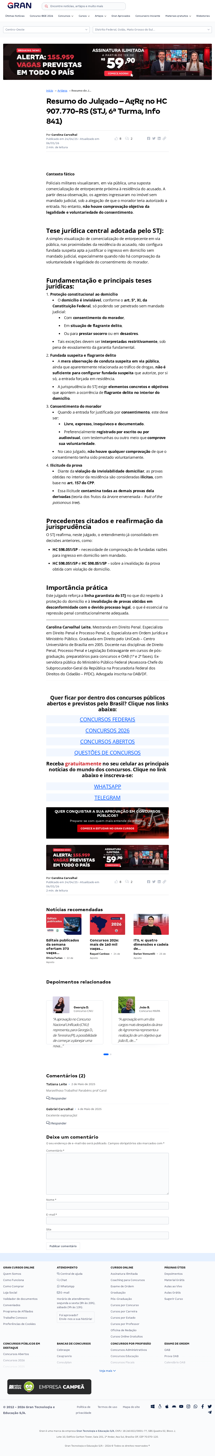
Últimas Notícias (15, 16)
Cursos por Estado (123, 1317)
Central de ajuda (71, 1273)
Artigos (99, 16)
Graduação (118, 1292)
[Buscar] (46, 7)
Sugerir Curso (173, 1298)
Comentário (55, 1150)
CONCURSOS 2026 (107, 730)
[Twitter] (210, 1407)
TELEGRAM (107, 797)
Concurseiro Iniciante (147, 16)
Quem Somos (12, 1273)
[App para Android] (174, 1407)
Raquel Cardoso (99, 953)
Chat (63, 1280)
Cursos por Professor (125, 1324)
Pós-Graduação (121, 1298)
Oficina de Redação (123, 1330)
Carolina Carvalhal (64, 134)
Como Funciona (13, 1280)
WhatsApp (67, 1286)
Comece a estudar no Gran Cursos (107, 828)
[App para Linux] (160, 1407)
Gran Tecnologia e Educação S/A (95, 1431)
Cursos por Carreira (124, 1311)
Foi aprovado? (75, 1317)
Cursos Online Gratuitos (127, 1336)
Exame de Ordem (122, 1286)
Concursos (64, 16)
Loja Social (10, 1292)
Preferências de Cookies (19, 1324)
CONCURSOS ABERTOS (107, 741)
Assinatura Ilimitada (124, 1273)
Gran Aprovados (120, 16)
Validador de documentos (20, 1298)
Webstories (203, 16)
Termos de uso (107, 1407)
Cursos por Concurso (125, 1305)
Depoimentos (173, 1273)
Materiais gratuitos (176, 16)
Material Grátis (174, 1280)
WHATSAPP (107, 786)
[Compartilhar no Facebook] (148, 139)
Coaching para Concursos (128, 1280)
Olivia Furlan (54, 958)
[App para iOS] (167, 1407)
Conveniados (11, 1305)
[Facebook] (203, 1407)
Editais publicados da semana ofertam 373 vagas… (62, 946)
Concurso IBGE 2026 (41, 16)
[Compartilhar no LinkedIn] (158, 139)
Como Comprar (13, 1286)
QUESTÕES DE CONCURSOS (107, 752)
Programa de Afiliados (18, 1311)
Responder (58, 1099)
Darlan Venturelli (144, 953)
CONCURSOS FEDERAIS (107, 719)
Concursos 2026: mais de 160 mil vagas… (104, 944)
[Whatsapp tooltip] (195, 1407)
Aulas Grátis (172, 1292)
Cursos (83, 16)
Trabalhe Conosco (15, 1317)
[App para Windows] (153, 1407)
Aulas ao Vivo (173, 1286)
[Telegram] (210, 1413)
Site (48, 1229)
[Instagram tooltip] (188, 1407)
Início (49, 90)
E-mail (51, 1214)
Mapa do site (131, 1407)
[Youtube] (181, 1407)
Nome (51, 1199)
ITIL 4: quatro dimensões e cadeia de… (151, 944)
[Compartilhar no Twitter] (153, 139)
